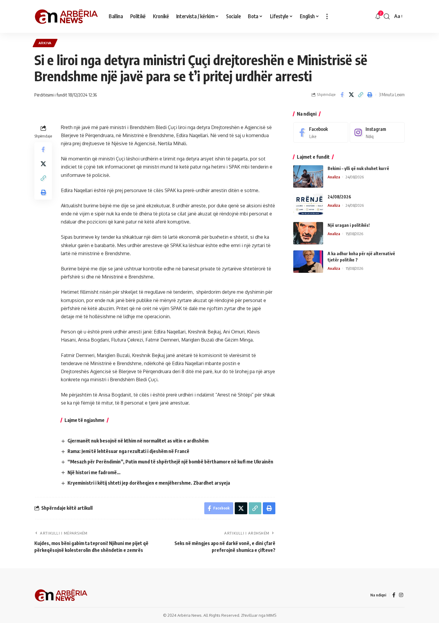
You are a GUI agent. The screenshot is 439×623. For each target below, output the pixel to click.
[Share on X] (351, 95)
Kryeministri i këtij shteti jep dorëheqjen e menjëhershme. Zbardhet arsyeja (148, 483)
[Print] (370, 95)
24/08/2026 (339, 196)
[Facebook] (320, 132)
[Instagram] (377, 132)
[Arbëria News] (66, 16)
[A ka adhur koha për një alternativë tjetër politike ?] (308, 261)
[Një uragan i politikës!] (308, 233)
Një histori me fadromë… (94, 472)
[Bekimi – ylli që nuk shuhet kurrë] (308, 176)
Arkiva (45, 43)
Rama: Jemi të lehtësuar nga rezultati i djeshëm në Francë (128, 451)
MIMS (271, 615)
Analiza (334, 176)
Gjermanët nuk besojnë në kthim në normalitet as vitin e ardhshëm (137, 441)
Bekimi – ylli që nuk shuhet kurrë (358, 168)
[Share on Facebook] (342, 95)
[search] (387, 16)
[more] (327, 16)
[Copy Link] (360, 95)
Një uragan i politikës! (349, 225)
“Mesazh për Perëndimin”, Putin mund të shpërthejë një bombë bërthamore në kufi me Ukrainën (170, 462)
